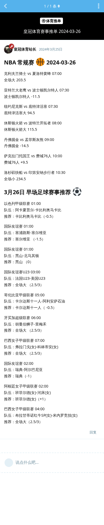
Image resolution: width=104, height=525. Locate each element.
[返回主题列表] (5, 6)
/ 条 (50, 6)
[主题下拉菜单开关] (98, 6)
